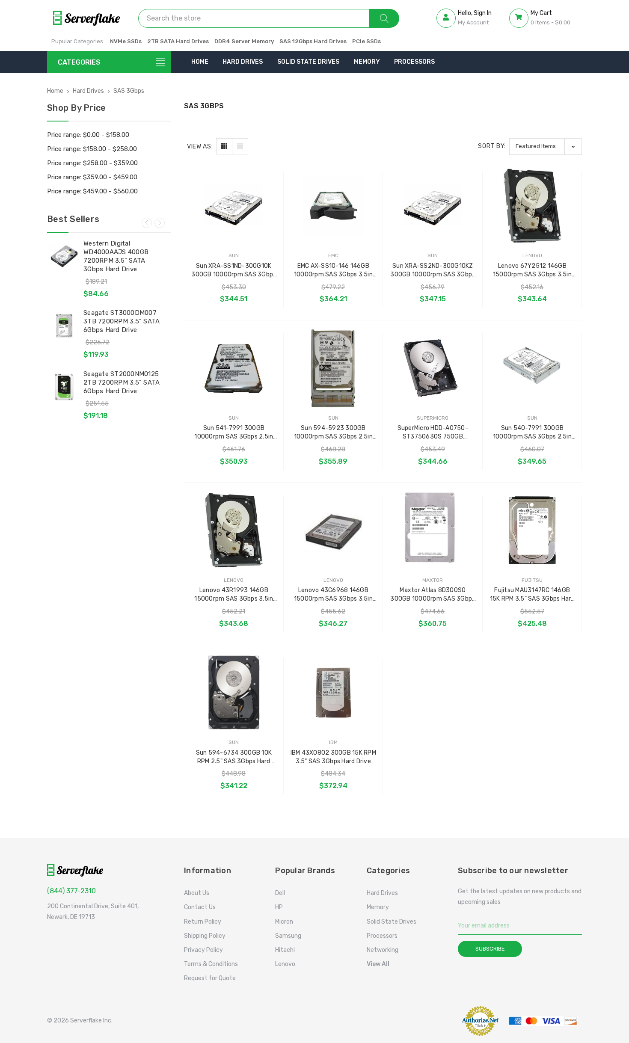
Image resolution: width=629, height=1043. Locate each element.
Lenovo (285, 964)
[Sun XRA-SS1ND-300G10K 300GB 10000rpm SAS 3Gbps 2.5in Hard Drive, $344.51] (233, 206)
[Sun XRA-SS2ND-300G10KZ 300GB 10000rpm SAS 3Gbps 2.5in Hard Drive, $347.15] (432, 206)
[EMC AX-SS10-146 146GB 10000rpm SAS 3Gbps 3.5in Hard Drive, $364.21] (333, 206)
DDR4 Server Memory (244, 41)
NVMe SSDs (126, 41)
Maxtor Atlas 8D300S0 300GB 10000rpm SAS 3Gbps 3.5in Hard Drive (432, 595)
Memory (367, 61)
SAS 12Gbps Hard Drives (313, 41)
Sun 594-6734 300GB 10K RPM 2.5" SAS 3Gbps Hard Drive (234, 757)
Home (199, 61)
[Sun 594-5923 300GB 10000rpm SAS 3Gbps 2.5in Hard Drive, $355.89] (333, 368)
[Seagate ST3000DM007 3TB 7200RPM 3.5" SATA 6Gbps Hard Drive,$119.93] (64, 325)
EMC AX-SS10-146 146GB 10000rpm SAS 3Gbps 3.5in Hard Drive (333, 270)
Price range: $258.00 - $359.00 (92, 163)
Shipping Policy (204, 935)
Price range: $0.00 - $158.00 (88, 135)
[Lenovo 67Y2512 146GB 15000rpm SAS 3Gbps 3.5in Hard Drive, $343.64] (532, 206)
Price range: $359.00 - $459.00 (92, 177)
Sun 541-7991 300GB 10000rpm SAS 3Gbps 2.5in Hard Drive (233, 432)
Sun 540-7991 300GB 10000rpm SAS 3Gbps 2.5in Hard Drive (532, 432)
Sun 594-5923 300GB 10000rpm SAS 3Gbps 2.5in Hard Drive (333, 432)
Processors (414, 61)
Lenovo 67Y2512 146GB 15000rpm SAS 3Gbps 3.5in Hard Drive (532, 270)
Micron (284, 921)
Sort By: (492, 146)
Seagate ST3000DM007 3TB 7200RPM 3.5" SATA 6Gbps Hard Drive (121, 321)
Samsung (288, 935)
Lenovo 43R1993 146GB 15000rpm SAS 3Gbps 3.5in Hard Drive (233, 595)
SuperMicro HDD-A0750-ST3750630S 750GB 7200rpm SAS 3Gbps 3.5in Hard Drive (433, 432)
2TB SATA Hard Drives (178, 41)
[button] (434, 1021)
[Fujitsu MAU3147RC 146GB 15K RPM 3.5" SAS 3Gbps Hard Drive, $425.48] (532, 530)
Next (159, 223)
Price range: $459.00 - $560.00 (92, 191)
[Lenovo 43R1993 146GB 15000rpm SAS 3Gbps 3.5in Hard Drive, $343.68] (233, 530)
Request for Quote (210, 978)
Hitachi (285, 950)
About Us (196, 893)
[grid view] (224, 146)
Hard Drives (243, 61)
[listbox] (545, 146)
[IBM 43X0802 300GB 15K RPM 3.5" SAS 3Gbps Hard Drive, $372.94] (333, 692)
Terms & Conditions (211, 964)
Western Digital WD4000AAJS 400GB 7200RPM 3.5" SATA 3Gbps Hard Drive (115, 256)
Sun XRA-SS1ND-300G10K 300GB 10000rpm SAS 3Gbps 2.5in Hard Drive (233, 270)
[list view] (240, 146)
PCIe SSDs (366, 41)
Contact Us (200, 907)
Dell (280, 893)
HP (279, 907)
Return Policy (202, 921)
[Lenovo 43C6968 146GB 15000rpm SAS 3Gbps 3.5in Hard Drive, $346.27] (333, 530)
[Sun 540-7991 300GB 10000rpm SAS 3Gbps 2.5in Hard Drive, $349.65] (532, 368)
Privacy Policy (203, 950)
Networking (382, 950)
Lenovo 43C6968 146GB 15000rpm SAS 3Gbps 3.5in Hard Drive (333, 595)
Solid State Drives (308, 61)
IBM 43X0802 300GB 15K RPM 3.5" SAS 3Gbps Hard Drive (333, 757)
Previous (147, 223)
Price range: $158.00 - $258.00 (92, 149)
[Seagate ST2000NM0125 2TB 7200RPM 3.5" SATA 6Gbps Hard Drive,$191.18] (64, 387)
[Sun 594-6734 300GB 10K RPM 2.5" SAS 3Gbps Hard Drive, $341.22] (233, 692)
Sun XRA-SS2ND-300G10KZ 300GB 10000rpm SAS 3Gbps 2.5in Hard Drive (432, 270)
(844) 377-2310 (71, 891)
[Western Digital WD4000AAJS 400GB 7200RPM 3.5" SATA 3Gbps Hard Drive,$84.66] (64, 256)
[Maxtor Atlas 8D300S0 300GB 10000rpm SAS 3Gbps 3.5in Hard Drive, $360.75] (432, 530)
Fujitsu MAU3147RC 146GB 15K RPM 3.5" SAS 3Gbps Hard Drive (532, 595)
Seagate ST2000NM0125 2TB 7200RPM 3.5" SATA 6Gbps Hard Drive (121, 382)
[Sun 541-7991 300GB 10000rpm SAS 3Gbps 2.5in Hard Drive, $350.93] (233, 368)
